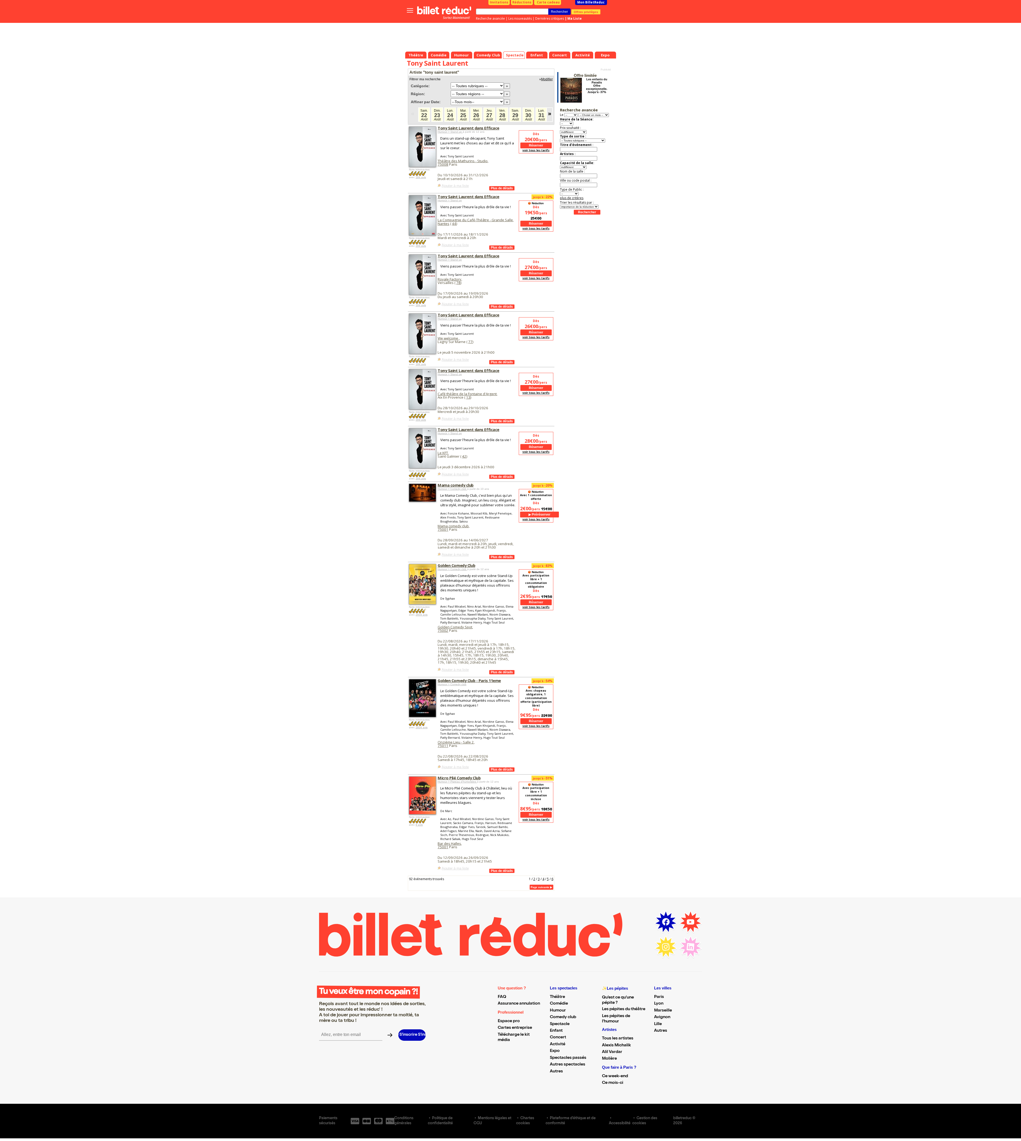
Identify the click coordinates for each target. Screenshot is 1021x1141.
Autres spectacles (567, 1065)
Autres (556, 1071)
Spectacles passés (568, 1058)
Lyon (658, 1004)
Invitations (499, 2)
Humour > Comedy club (452, 488)
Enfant (556, 1031)
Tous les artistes (617, 1038)
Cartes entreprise (515, 1028)
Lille (658, 1024)
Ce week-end (615, 1076)
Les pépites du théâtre (623, 1009)
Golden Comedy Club (456, 565)
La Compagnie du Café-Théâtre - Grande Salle (475, 220)
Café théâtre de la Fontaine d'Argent (467, 393)
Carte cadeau (548, 2)
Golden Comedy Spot (455, 627)
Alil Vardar (612, 1052)
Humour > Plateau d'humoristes (457, 781)
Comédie (559, 1004)
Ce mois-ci (612, 1083)
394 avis (421, 177)
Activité (557, 1044)
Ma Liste (574, 18)
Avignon (662, 1017)
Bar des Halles (449, 843)
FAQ (502, 997)
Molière (609, 1059)
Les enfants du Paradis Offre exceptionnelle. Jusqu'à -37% (596, 86)
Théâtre (557, 997)
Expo (555, 1051)
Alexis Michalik (616, 1045)
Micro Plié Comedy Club (459, 777)
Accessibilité (619, 1123)
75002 (443, 630)
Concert (558, 1037)
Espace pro (509, 1021)
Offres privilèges (586, 11)
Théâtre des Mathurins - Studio (463, 160)
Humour (558, 1011)
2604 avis (422, 614)
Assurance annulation (519, 1004)
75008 (443, 164)
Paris (659, 997)
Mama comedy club (456, 485)
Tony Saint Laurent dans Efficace (468, 128)
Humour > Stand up (450, 131)
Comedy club (563, 1017)
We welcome (448, 338)
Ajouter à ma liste (455, 186)
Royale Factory (449, 279)
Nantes (443, 223)
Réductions (522, 2)
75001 (443, 529)
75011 (443, 745)
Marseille (663, 1011)
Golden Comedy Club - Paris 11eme (469, 680)
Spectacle (560, 1024)
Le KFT (443, 452)
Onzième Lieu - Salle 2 (456, 742)
